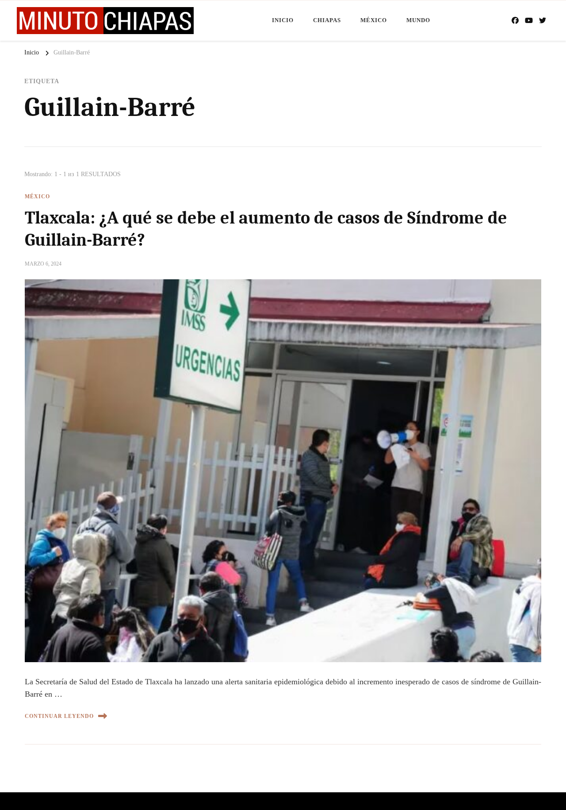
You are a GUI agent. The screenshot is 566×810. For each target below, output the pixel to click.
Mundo (418, 20)
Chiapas (327, 20)
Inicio (283, 20)
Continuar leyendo (59, 716)
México (373, 20)
